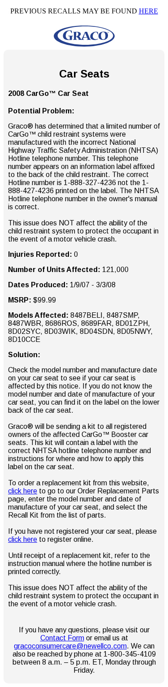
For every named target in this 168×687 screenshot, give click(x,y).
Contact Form (62, 638)
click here (22, 491)
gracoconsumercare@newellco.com (70, 646)
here (148, 11)
